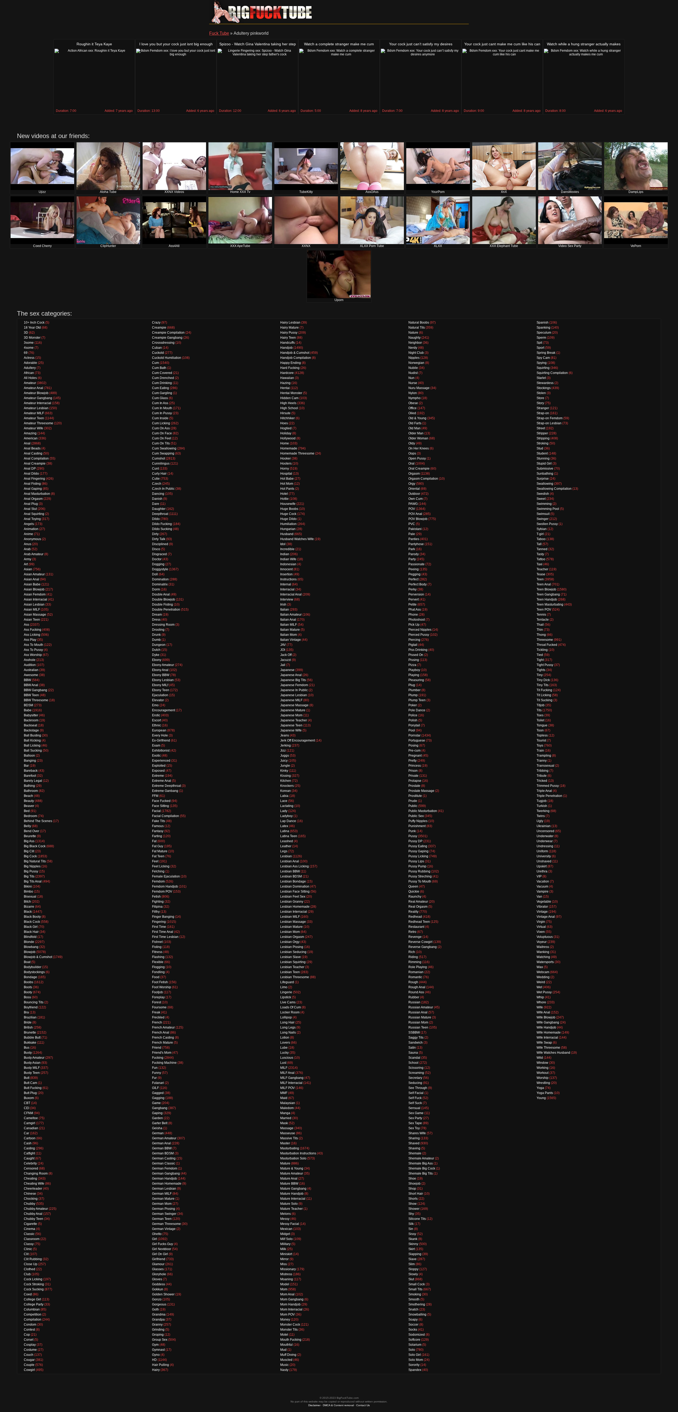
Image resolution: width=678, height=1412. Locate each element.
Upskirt (542, 866)
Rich (411, 952)
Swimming (544, 504)
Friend (156, 1047)
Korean (285, 791)
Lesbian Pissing (291, 947)
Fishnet (157, 942)
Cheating (30, 1178)
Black (28, 912)
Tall (539, 544)
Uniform (542, 851)
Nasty (284, 1370)
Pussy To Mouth (419, 881)
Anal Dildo (31, 473)
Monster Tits (289, 1329)
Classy (29, 1244)
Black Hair (31, 932)
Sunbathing (545, 473)
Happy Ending (290, 363)
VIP (539, 876)
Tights (541, 670)
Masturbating (289, 1148)
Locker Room (290, 1012)
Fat (154, 841)
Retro (412, 932)
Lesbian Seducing (293, 952)
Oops (412, 453)
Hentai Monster (291, 393)
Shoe (412, 1178)
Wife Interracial (547, 1037)
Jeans (284, 735)
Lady (283, 811)
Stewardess (545, 383)
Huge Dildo (288, 519)
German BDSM (163, 1153)
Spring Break (546, 353)
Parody (413, 554)
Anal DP (30, 468)
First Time (159, 927)
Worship (542, 1078)
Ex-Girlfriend (161, 740)
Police (412, 715)
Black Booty (32, 917)
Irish (283, 604)
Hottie (284, 499)
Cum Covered (162, 373)
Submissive (545, 468)
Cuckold (158, 353)
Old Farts (414, 423)
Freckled (158, 1017)
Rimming (414, 962)
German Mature (163, 1199)
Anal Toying (32, 519)
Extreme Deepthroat (166, 786)
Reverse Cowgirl (420, 942)
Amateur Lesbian (36, 408)
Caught (29, 1158)
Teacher (542, 569)
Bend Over (31, 831)
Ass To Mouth (33, 645)
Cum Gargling (162, 393)
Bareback (31, 771)
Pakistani (415, 529)
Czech (156, 484)
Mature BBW (289, 1183)
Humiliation (288, 524)
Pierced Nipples (419, 630)
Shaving (414, 1148)
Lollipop (286, 1017)
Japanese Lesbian (293, 695)
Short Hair (415, 1193)
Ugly (540, 821)
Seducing (415, 1083)
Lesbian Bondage (293, 881)
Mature (285, 1163)
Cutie (156, 478)
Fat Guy (157, 846)
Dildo (156, 519)
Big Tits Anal (33, 881)
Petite (412, 604)
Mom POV (287, 1314)
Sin (410, 1229)
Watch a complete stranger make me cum (339, 44)
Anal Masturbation (37, 494)
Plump (413, 695)
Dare (155, 504)
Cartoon (29, 1138)
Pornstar (414, 735)
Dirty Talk (158, 539)
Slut (411, 1279)
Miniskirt (286, 1254)
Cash (28, 1143)
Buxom (29, 1098)
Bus (26, 1047)
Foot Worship (161, 987)
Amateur (30, 383)
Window (542, 1063)
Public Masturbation (422, 811)
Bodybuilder (32, 967)
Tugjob (542, 801)
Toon (540, 730)
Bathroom (31, 791)
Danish (157, 499)
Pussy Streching (420, 876)
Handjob (286, 348)
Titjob (541, 705)
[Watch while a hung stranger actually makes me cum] (583, 78)
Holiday (285, 433)
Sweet (541, 499)
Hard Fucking (290, 368)
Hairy (156, 1370)
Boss (27, 997)
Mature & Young (291, 1168)
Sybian (542, 529)
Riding (413, 957)
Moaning (286, 1279)
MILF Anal (287, 1073)
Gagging (158, 1098)
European (159, 730)
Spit (539, 343)
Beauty (29, 801)
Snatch (413, 1309)
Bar (26, 765)
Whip (540, 997)
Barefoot (30, 776)
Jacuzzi (285, 660)
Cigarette (30, 1224)
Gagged (158, 1093)
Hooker (285, 458)
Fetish (156, 896)
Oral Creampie (419, 468)
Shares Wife (417, 1133)
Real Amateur (418, 901)
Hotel (284, 494)
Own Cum (415, 499)
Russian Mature (419, 1017)
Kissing (285, 776)
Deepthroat (160, 514)
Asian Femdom (35, 594)
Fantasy (157, 831)
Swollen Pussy (547, 524)
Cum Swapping (163, 453)
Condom (30, 1324)
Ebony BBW (160, 675)
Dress (156, 619)
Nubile (413, 368)
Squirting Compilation (552, 373)
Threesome (545, 640)
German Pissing (163, 1209)
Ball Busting (32, 735)
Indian (284, 554)
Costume (30, 1350)
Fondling (158, 972)
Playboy (414, 670)
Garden (157, 1118)
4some (29, 348)
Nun (411, 378)
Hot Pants (287, 489)
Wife (540, 1007)
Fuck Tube (219, 33)
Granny (157, 1324)
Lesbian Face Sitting (295, 891)
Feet (155, 861)
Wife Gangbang (548, 1022)
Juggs (284, 755)
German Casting (164, 1158)
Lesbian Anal (289, 861)
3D (26, 332)
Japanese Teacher (293, 720)
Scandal (414, 1058)
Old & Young (417, 418)
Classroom (31, 1239)
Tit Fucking (544, 690)
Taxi (539, 564)
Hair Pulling (160, 1365)
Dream (157, 614)
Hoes (284, 423)
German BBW (162, 1148)
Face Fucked (161, 801)
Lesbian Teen (290, 972)
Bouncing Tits (33, 1002)
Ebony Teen (160, 690)
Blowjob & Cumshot (38, 957)
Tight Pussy (545, 665)
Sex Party (415, 1118)
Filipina (157, 906)
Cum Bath (159, 368)
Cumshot (158, 458)
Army (27, 559)
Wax (540, 967)
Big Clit (29, 851)
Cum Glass (160, 398)
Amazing (30, 433)
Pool (411, 730)
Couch (28, 1355)
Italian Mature (290, 630)
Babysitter (31, 715)
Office (412, 408)
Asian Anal (31, 579)
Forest (156, 1002)
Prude (412, 801)
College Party (33, 1304)
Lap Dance (288, 821)
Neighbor (415, 343)
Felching (158, 871)
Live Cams (288, 1002)
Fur (154, 1078)
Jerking (285, 745)
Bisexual (30, 896)
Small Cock (416, 1284)
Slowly (413, 1274)
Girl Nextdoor (161, 1249)
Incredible (287, 549)
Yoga (540, 1088)
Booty (28, 992)
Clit (26, 1254)
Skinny (413, 1244)
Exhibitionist (161, 750)
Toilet (540, 720)
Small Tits (415, 1289)
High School (289, 408)
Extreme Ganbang (165, 791)
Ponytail (414, 725)
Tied (540, 655)
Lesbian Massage (293, 922)
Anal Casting (33, 453)
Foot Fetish (160, 982)
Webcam (543, 972)
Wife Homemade (549, 1032)
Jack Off (286, 655)
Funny (156, 1073)
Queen (413, 886)
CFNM (28, 1113)
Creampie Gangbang (167, 337)
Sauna (413, 1052)
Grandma (159, 1314)
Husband (286, 534)
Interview (286, 599)
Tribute (542, 776)
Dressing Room (163, 624)
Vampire (542, 891)
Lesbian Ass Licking (294, 866)
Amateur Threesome (38, 423)
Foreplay (158, 997)
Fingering (159, 922)
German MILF (162, 1193)
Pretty (412, 760)
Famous (158, 826)
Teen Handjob (547, 599)
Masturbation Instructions (298, 1153)
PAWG (413, 504)
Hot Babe (287, 478)
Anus (27, 544)
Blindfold (30, 937)
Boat (27, 962)
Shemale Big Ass (420, 1163)
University (544, 856)
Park (411, 549)
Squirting (543, 368)
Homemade (288, 448)
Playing (413, 675)
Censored (31, 1168)
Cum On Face (162, 433)
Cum (155, 363)
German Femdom (164, 1168)
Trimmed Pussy (548, 786)
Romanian (415, 972)
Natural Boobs (418, 322)
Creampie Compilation (168, 332)
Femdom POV (162, 891)
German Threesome (166, 1224)
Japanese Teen (291, 725)
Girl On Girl (160, 1254)
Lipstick (285, 997)
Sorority (414, 1365)
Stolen (541, 393)
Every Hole (160, 735)
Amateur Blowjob (36, 393)
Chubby (29, 1204)
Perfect (413, 579)
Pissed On (415, 655)
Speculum (544, 332)
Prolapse (414, 781)
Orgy (411, 484)
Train (540, 750)
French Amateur (163, 1027)
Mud (283, 1350)
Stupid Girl (544, 463)
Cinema (29, 1229)
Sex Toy (414, 1128)
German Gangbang (166, 1173)
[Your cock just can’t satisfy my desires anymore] (420, 78)
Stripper (542, 433)
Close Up (30, 1264)
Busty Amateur (34, 1058)
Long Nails (288, 1032)
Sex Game (415, 1113)
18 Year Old (32, 327)
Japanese (287, 670)
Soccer (413, 1324)
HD (154, 1360)
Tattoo (541, 559)
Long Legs (288, 1027)
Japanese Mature (292, 710)
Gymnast (158, 1350)
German (158, 1133)
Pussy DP (415, 841)
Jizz (283, 750)
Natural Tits (416, 327)
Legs (283, 851)
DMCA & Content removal (338, 1405)
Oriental (414, 489)
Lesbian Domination (294, 886)
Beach (28, 796)
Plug (411, 685)
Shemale (414, 1153)
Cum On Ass (161, 428)
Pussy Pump (417, 866)
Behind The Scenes (38, 821)
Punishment (417, 826)
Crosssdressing (163, 343)
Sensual (414, 1108)
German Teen (162, 1219)
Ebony (156, 660)
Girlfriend (158, 1259)
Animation (31, 529)
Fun (155, 1068)
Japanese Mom (291, 715)
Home (284, 443)
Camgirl (29, 1123)
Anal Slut (30, 509)
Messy (284, 1219)
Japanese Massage (294, 705)
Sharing (414, 1138)
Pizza (412, 665)
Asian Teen (32, 619)
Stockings (544, 388)
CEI (26, 1108)
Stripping (543, 438)
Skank (412, 1239)
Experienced (161, 760)
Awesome (31, 675)
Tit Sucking (544, 700)
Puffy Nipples (417, 821)
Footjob (157, 992)
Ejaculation (160, 695)
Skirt (411, 1249)
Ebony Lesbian (163, 680)
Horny (284, 468)
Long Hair (287, 1022)
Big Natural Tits (35, 861)
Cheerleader (33, 1188)
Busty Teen (32, 1073)
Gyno (156, 1355)
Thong (541, 635)
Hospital (286, 473)
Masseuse (287, 1133)
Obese (413, 403)
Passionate (416, 564)
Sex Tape (415, 1123)
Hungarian (288, 529)
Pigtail (412, 645)
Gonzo (157, 1299)
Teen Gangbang (548, 594)
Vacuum (542, 886)
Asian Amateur (34, 574)
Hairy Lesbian (290, 322)
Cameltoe (31, 1118)
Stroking (542, 443)
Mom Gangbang (292, 1299)
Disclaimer (314, 1405)
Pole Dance (416, 710)
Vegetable (544, 901)
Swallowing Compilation (554, 489)
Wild (540, 1058)
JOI (282, 650)
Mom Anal (287, 1294)
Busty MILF (32, 1068)
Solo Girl (414, 1355)
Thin (540, 630)
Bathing (29, 786)
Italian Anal (288, 619)
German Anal (161, 1143)
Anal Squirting (34, 514)
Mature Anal (288, 1178)
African (29, 373)
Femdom (158, 881)
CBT (27, 1103)
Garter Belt (159, 1123)
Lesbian (286, 856)
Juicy (284, 760)
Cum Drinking (162, 383)
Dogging (158, 564)
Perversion (416, 594)
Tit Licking (544, 695)
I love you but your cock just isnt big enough (176, 44)
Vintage (542, 912)
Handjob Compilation (295, 358)
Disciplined (160, 544)
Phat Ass (414, 609)
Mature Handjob (292, 1193)
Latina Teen (288, 836)
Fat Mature (159, 851)
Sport (540, 348)
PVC (411, 524)
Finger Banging (163, 917)
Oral (411, 463)
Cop (27, 1334)
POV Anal (415, 514)
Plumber (414, 690)
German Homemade (166, 1183)
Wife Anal (543, 1012)
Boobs (28, 982)
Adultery (30, 368)
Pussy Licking (418, 856)
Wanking (543, 952)
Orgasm (414, 473)
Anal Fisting (32, 484)
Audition (30, 665)
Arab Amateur (33, 554)
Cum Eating (160, 388)
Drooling (158, 630)
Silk (411, 1224)
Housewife (288, 504)
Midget (285, 1234)
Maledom (287, 1108)
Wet (539, 987)
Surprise (543, 478)
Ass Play (30, 640)
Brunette (30, 1032)
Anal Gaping (33, 489)
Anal (27, 443)
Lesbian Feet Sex (292, 896)
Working (542, 1068)
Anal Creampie (35, 463)
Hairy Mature (289, 327)
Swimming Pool (548, 509)
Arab (27, 549)
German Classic (163, 1163)
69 (26, 353)
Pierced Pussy (418, 635)
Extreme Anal (161, 781)
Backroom (31, 720)
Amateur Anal (33, 388)
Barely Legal (33, 781)
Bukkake (30, 1042)
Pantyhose (416, 544)
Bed (27, 811)
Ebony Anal (160, 670)
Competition (32, 1314)
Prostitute (415, 796)
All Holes (30, 378)
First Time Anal (162, 932)
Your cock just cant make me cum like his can (502, 44)
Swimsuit (543, 514)
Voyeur (542, 942)
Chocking (31, 1199)
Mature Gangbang (293, 1188)
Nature (413, 332)
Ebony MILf (160, 685)
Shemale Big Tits (420, 1173)
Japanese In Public (294, 690)
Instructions (288, 579)
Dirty (155, 534)
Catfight (29, 1153)
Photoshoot (416, 619)
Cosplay (30, 1345)
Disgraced (159, 554)
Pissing (413, 660)
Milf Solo (286, 1239)
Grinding (158, 1329)
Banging (30, 760)
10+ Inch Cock (34, 322)
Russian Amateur (420, 1007)
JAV (283, 645)
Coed (28, 1294)
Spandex (414, 1370)
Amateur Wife (33, 428)
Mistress (286, 1274)
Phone (413, 614)
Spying (542, 363)
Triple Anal (544, 791)
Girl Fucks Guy (162, 1244)
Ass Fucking (32, 630)
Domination (160, 579)
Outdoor (414, 494)
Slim (411, 1264)
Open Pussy (417, 458)
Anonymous (32, 539)
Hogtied (286, 428)
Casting (29, 1148)
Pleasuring (416, 680)
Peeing (413, 569)
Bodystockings (34, 972)
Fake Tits (158, 821)
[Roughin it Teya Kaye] (94, 78)
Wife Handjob (546, 1027)
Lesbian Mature (291, 927)
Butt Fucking (33, 1088)
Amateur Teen (34, 418)
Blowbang (31, 947)
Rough (413, 982)
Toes (540, 715)
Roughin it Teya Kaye (94, 44)
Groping (158, 1334)
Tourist (541, 740)
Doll (155, 574)
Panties (413, 539)
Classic (29, 1234)
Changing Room (36, 1173)
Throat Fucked (547, 645)
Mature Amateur (291, 1173)
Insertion (286, 574)
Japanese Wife (291, 730)
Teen (540, 579)
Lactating (286, 806)
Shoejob (414, 1183)
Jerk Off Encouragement (297, 740)
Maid (283, 1098)
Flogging (158, 967)
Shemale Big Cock (421, 1168)
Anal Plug (31, 504)
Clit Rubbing (33, 1259)
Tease (541, 574)
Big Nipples (32, 866)
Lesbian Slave (290, 957)
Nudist (413, 373)
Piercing (414, 640)
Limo (283, 987)
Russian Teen (418, 1027)
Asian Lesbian (34, 604)
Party (412, 559)
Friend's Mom (161, 1052)
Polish (412, 720)
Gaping (157, 1113)
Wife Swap (544, 1042)
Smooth (414, 1299)
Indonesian (288, 564)
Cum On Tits (161, 443)
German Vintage (164, 1229)
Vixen (541, 932)
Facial (156, 811)
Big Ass (29, 841)
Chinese (30, 1193)
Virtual (541, 927)
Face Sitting (160, 806)
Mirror (284, 1259)
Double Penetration (166, 609)
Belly (27, 826)
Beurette (30, 836)
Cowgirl (29, 1370)
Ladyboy (286, 816)
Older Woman (418, 438)
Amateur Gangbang (38, 398)
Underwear (545, 841)
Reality (413, 912)
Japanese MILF (291, 700)
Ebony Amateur (163, 665)
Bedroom (30, 816)
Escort (156, 720)
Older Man (415, 433)
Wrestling (543, 1083)
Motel (284, 1334)
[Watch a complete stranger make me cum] (339, 78)
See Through (417, 1088)
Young (541, 1098)
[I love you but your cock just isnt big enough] (176, 78)
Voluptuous (545, 937)
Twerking (543, 811)
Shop (412, 1188)
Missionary (288, 1269)
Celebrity (30, 1163)
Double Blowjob (163, 599)
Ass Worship (33, 655)
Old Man (414, 428)
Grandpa (158, 1319)
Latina (284, 831)
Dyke (155, 655)
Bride (28, 1022)
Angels (29, 524)
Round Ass (416, 992)
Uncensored (545, 831)
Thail (540, 624)
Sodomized (416, 1334)
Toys (540, 745)
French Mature (162, 1042)
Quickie (413, 891)
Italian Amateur (291, 614)
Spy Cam (543, 358)
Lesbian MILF (290, 917)
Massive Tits (289, 1138)
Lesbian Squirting (293, 962)
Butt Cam (30, 1083)
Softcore (414, 1340)
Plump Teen (417, 700)
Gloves (157, 1279)
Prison (413, 771)
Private (413, 776)
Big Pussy (31, 871)
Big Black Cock (35, 846)
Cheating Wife (34, 1183)
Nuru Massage (419, 388)
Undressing (545, 846)
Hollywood (288, 438)
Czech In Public (163, 489)
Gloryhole (159, 1274)
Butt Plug (30, 1093)
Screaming (416, 1073)
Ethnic (156, 725)
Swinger (542, 519)
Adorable (30, 363)
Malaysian (287, 1103)
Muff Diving (288, 1355)
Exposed (158, 771)
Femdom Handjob (165, 886)
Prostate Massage (421, 791)
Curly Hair (159, 473)
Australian (31, 670)
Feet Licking (161, 866)
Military (285, 1244)
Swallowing (545, 484)
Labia (284, 796)
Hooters (286, 463)
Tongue (542, 725)
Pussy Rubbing (419, 871)
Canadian (31, 1128)
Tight (540, 660)
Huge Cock (288, 514)
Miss (283, 1264)
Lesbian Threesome (294, 977)
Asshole (29, 660)
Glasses (158, 1269)
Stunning (543, 458)
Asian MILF (32, 609)
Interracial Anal (291, 594)
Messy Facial (289, 1224)
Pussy (412, 836)
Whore (541, 1002)
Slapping (414, 1254)
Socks (412, 1329)
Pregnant (415, 755)
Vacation (543, 881)
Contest (29, 1329)
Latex (284, 826)
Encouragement (163, 710)
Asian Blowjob (34, 589)
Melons (285, 1214)
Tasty (540, 554)
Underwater (545, 836)
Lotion (284, 1037)
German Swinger (164, 1214)
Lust (283, 1063)
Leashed (286, 841)
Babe (28, 710)
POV (411, 509)
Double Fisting (162, 604)
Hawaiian (287, 378)
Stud (540, 448)
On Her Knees (418, 448)
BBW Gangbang (35, 690)
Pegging (414, 574)
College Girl (32, 1299)
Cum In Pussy (162, 413)
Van (539, 896)
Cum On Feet (161, 438)
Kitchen (285, 781)
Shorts (413, 1199)
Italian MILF (288, 624)
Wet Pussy (544, 992)
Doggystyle (160, 569)
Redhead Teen (419, 922)
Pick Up (414, 624)
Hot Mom (286, 484)
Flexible (157, 962)
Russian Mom (418, 1022)
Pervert (413, 599)
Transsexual (545, 765)
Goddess (158, 1284)
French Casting (163, 1037)
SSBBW (414, 1032)
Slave (412, 1259)
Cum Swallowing (164, 448)
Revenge (415, 937)
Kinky (284, 771)
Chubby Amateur (36, 1209)
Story (540, 403)
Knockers (287, 786)
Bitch (27, 901)
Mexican (286, 1229)
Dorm (156, 589)
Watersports (545, 962)
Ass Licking (32, 635)
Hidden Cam (289, 398)
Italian (284, 609)
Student (542, 453)
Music (284, 1365)
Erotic (156, 715)
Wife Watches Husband (553, 1052)
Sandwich (415, 1042)
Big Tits (29, 876)
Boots (28, 987)
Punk (412, 831)
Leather (285, 846)
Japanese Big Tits (293, 680)
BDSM (28, 705)
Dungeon (159, 645)
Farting (157, 836)
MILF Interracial (291, 1083)
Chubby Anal (33, 1214)
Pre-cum (414, 750)
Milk (283, 1249)
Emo (155, 705)
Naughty (414, 337)
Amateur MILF (34, 413)
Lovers (285, 1042)
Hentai (285, 388)
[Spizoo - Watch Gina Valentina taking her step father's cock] (257, 78)
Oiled (412, 413)
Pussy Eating (417, 846)
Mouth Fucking (290, 1340)
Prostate (414, 786)
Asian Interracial (35, 599)
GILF (155, 1088)
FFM (155, 796)
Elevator (158, 700)
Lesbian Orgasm (292, 937)
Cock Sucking (34, 1289)
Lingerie (286, 992)
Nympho (414, 398)
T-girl (540, 534)
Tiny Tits (542, 685)
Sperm (541, 337)
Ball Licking (32, 745)
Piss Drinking (417, 650)
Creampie (159, 327)
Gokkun (157, 1289)
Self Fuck (415, 1098)
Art (26, 564)
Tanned (542, 549)
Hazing (285, 383)
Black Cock (32, 922)
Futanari (158, 1083)
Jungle (285, 765)
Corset (28, 1340)
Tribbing (542, 771)
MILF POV (287, 1088)
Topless (542, 735)
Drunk (156, 635)
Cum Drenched (163, 378)
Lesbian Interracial (293, 912)
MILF (283, 1068)
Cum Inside (160, 418)
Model (284, 1284)
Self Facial (415, 1093)
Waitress (543, 947)
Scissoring (415, 1068)
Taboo (541, 539)
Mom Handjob (290, 1304)
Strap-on (543, 413)
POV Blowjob (417, 519)
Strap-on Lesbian (549, 423)
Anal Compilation (36, 458)
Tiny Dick (543, 680)
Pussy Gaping (418, 851)
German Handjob (164, 1178)
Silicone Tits (417, 1219)
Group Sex (159, 1340)
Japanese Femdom (294, 685)
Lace (283, 801)
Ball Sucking (33, 750)
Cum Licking (161, 423)
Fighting (158, 901)
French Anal (160, 1032)
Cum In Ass (160, 403)
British (28, 1027)
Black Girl (31, 927)
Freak (156, 1012)
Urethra (542, 871)
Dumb (156, 640)
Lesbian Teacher (292, 967)
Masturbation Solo (293, 1158)
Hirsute (285, 413)
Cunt (155, 468)
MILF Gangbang (292, 1078)
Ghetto (157, 1234)
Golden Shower (163, 1294)
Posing (413, 745)
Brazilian (30, 1017)
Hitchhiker (287, 418)
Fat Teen (158, 856)
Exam (156, 745)
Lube (284, 1047)
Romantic (415, 977)
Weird (541, 982)
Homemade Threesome (297, 453)
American (31, 438)
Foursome (159, 1007)
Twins (541, 816)
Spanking (543, 327)
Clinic (28, 1249)
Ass (26, 624)
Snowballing (417, 1314)
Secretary (415, 1078)
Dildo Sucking (162, 529)
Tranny (542, 760)
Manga (285, 1113)
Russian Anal (417, 1012)
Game (156, 1103)
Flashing (158, 957)
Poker (412, 705)
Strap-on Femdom (550, 418)
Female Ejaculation (166, 876)
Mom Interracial (291, 1309)
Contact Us (363, 1405)
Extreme (158, 776)
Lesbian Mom (290, 932)
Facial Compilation (165, 816)
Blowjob (29, 952)
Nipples (414, 358)
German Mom (162, 1204)
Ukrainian (544, 826)
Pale (411, 534)
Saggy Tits (415, 1037)
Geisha (157, 1128)
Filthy (156, 912)
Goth (155, 1309)
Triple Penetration (549, 796)
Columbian (32, 1309)
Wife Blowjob (546, 1017)
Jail (282, 665)
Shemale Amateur (421, 1158)
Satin (412, 1047)
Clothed (29, 1269)
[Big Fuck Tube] (262, 12)
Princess (414, 765)
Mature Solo (289, 1204)
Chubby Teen (33, 1219)
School (413, 1063)
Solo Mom (415, 1360)
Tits (539, 710)
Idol (283, 544)
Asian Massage (35, 614)
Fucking (157, 1058)
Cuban (157, 348)
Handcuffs (287, 343)
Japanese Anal (291, 675)
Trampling (544, 755)
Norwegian (416, 363)
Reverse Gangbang (422, 947)
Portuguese (416, 740)
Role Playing (417, 967)
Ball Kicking (32, 740)
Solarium (414, 1345)
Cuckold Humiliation (166, 358)
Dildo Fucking (162, 524)
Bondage (30, 977)
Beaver (29, 806)
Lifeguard (287, 982)
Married (285, 1118)
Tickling (542, 650)
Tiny (540, 675)
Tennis (541, 614)
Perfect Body (417, 584)
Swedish (543, 494)
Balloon (29, 755)
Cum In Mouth (162, 408)
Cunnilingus (161, 463)
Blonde (29, 942)
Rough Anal (416, 987)
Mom (283, 1289)
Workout (542, 1073)
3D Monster (32, 337)
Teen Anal (544, 584)
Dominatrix (160, 584)
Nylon (412, 393)
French (157, 1022)
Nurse (412, 383)
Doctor (157, 559)
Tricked (542, 781)
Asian (28, 569)
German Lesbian (164, 1188)
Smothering (416, 1304)
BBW (27, 680)
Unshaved (544, 861)
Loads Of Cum (290, 1007)
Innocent (286, 569)
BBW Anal (31, 685)
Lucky (284, 1052)
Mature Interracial (292, 1199)
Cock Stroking (34, 1284)
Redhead (415, 917)
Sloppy (413, 1269)
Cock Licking (33, 1279)
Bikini (28, 886)
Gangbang (159, 1108)
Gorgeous (159, 1304)
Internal (285, 584)
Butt (26, 1078)
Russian (414, 1002)
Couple (29, 1365)
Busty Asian (32, 1063)
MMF (283, 1093)
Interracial (287, 589)
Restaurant (416, 927)
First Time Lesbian (165, 937)
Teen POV (544, 609)
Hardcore (287, 373)
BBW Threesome (36, 700)
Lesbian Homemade (295, 906)
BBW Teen (31, 695)
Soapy (413, 1319)
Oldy (411, 443)
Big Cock (30, 856)
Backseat (30, 725)
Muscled (286, 1360)
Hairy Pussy (288, 332)
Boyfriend (31, 1007)
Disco (156, 549)
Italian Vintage (290, 640)
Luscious (286, 1058)
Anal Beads (32, 448)
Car (26, 1133)
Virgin (541, 922)
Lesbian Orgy (290, 942)
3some (29, 343)
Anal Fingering (34, 478)
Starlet (541, 378)
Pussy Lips (416, 861)
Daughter (159, 509)
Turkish (542, 806)
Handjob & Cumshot (294, 353)
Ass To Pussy (33, 650)
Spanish (542, 322)
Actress (29, 358)
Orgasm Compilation (423, 478)
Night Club (416, 353)
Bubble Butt (32, 1037)
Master (285, 1143)
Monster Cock (290, 1324)
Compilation (32, 1319)
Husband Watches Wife (297, 539)
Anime (28, 534)
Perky (412, 589)
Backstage (31, 730)
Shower (414, 1209)
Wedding (543, 977)
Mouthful (286, 1345)
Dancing (158, 494)
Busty (28, 1052)
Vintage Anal (546, 917)
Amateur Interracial (37, 403)
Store (540, 398)
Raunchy (414, 896)
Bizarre (29, 906)
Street (541, 428)
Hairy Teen (288, 337)
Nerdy (412, 348)
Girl (154, 1239)
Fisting (157, 947)
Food (155, 977)
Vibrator (542, 906)
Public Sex (416, 816)
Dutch (156, 650)
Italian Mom (288, 635)
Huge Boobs (289, 509)
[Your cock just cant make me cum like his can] (502, 78)
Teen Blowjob (546, 589)
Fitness (157, 952)
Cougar (29, 1360)
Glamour (158, 1264)
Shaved (414, 1143)
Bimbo (28, 891)
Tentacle (543, 619)
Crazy (156, 322)
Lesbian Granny (291, 901)
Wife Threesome (548, 1047)
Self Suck (415, 1103)
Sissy (412, 1234)
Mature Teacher (291, 1209)
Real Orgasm (417, 906)
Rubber (413, 997)
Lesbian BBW (290, 871)
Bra (26, 1012)
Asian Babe (32, 584)
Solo (411, 1350)
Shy (411, 1214)
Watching (543, 957)
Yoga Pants (545, 1093)
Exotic (156, 755)
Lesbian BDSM (291, 876)
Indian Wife (288, 559)
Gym (155, 1345)
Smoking (414, 1294)
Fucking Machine (164, 1063)
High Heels (288, 403)
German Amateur (164, 1138)
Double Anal (161, 594)
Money (285, 1319)
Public (412, 806)
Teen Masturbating (550, 604)
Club (27, 1274)
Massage (286, 1128)
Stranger (543, 408)
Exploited (159, 765)
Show (412, 1204)
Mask (284, 1123)
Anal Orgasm (33, 499)
